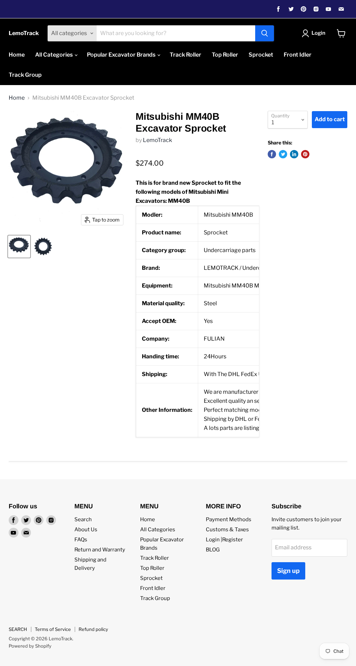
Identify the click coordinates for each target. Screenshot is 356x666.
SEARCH (18, 629)
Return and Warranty (99, 550)
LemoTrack (157, 140)
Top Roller (225, 54)
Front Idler (298, 54)
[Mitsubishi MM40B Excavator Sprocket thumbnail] (19, 246)
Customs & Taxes (227, 529)
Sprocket (261, 54)
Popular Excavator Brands (121, 54)
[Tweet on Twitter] (283, 154)
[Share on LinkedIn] (294, 154)
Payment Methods (228, 519)
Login (318, 33)
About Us (85, 529)
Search (83, 519)
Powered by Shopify (30, 646)
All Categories (54, 54)
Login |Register (224, 539)
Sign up (288, 570)
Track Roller (185, 54)
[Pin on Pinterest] (305, 154)
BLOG (213, 550)
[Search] (264, 33)
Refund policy (93, 629)
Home (17, 54)
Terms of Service (53, 629)
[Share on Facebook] (272, 154)
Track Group (25, 75)
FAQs (80, 539)
